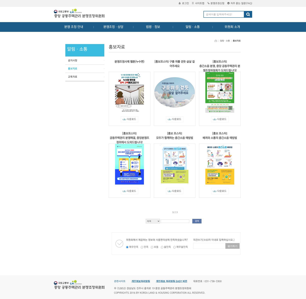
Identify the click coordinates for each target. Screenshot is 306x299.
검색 (197, 221)
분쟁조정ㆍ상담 (113, 27)
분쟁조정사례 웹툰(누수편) (129, 61)
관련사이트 (120, 281)
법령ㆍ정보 (153, 27)
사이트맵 (199, 3)
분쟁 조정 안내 (73, 27)
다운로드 (131, 119)
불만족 (167, 247)
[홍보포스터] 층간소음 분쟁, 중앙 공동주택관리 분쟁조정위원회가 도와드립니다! (219, 66)
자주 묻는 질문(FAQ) (241, 3)
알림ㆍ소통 (193, 27)
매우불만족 (182, 247)
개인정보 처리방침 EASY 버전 (171, 281)
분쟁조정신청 (217, 3)
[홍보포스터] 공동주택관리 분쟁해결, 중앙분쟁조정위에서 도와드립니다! (129, 138)
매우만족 (133, 247)
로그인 (185, 3)
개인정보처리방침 (141, 281)
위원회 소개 (232, 27)
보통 (156, 247)
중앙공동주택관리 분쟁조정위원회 (79, 14)
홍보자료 (72, 68)
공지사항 (72, 60)
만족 (146, 247)
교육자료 (72, 76)
